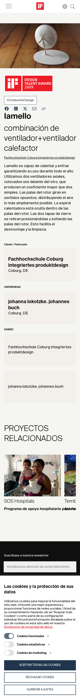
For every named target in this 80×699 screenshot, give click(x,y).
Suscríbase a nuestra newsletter (26, 555)
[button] (62, 6)
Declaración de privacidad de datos (28, 627)
